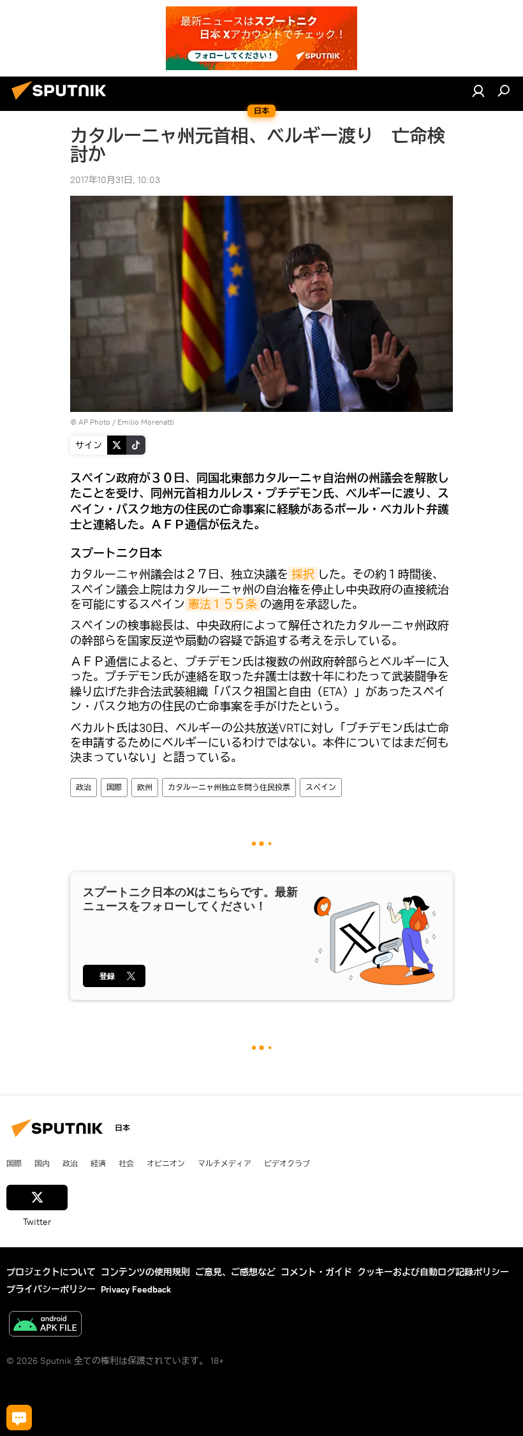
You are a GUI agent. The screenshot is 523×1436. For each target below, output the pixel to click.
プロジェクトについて (51, 1272)
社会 (126, 1163)
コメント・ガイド (316, 1272)
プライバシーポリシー (51, 1289)
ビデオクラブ (287, 1163)
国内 (42, 1163)
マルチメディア (224, 1163)
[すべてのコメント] (19, 1417)
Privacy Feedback (136, 1289)
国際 (114, 787)
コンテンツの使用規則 (145, 1272)
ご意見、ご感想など (235, 1272)
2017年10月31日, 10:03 (115, 180)
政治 (83, 787)
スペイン (321, 787)
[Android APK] (45, 1325)
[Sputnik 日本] (62, 101)
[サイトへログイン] (478, 90)
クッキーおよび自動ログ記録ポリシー (433, 1272)
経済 (98, 1163)
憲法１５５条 (222, 604)
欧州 (144, 787)
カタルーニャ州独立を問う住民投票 (229, 787)
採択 (302, 574)
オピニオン (166, 1163)
